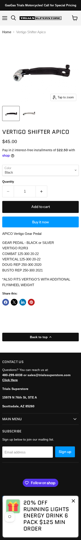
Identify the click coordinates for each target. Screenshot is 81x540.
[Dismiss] (73, 501)
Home (6, 32)
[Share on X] (14, 302)
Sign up (65, 452)
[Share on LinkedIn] (22, 302)
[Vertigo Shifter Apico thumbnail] (10, 113)
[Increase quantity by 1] (41, 191)
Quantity (8, 181)
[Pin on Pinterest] (31, 302)
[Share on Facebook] (5, 302)
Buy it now (40, 222)
